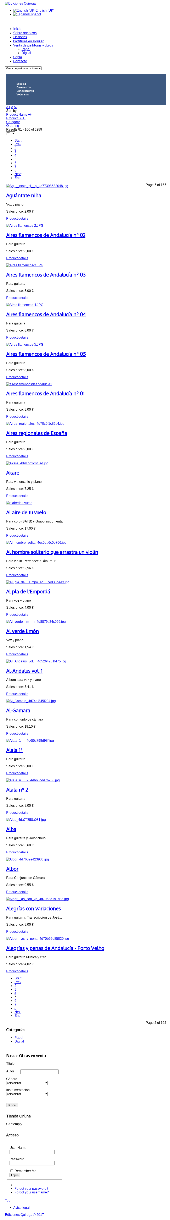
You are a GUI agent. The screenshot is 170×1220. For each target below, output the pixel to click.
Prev (18, 144)
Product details (17, 218)
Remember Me (25, 1171)
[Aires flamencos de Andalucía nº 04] (24, 305)
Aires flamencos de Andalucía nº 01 (45, 393)
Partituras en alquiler (28, 41)
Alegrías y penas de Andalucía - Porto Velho (55, 948)
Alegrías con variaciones (33, 908)
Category (13, 122)
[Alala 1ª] (30, 740)
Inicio (17, 29)
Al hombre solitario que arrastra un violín (52, 552)
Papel (26, 49)
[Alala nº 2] (33, 780)
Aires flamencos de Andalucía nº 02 (45, 235)
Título (10, 1063)
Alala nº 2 (17, 789)
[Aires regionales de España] (35, 423)
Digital (26, 53)
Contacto (20, 61)
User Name (18, 1147)
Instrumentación (18, 1090)
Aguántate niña (23, 195)
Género (11, 1079)
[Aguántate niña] (37, 186)
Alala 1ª (14, 750)
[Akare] (27, 463)
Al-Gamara (18, 710)
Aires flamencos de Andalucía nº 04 (46, 314)
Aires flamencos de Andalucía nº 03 (46, 274)
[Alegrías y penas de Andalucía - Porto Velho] (37, 938)
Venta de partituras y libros (33, 45)
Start (18, 140)
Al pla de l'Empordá (28, 591)
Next (18, 174)
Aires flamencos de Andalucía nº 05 (46, 354)
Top (7, 1200)
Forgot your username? (32, 1192)
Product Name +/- (19, 114)
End (18, 178)
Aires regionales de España (36, 433)
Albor (12, 868)
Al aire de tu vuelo (26, 512)
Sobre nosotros (25, 33)
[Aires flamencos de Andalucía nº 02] (24, 225)
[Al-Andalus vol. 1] (36, 661)
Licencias (20, 37)
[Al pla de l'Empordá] (37, 582)
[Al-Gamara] (31, 701)
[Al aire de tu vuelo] (19, 503)
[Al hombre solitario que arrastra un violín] (36, 542)
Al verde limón (22, 631)
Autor (10, 1071)
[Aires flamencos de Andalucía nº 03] (24, 265)
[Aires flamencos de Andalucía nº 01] (29, 384)
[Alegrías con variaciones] (37, 899)
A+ (8, 107)
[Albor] (27, 859)
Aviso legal (21, 1207)
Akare (12, 472)
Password (17, 1159)
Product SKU (16, 118)
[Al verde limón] (36, 621)
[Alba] (26, 819)
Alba (11, 829)
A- (15, 107)
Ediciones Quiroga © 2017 (24, 1214)
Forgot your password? (31, 1188)
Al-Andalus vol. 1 (24, 670)
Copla (17, 57)
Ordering (12, 125)
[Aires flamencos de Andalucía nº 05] (24, 344)
